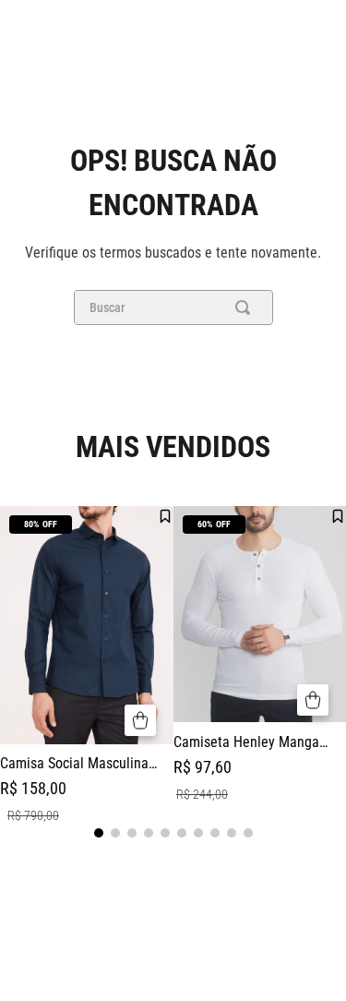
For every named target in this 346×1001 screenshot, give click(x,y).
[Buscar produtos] (246, 307)
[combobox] (173, 307)
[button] (140, 720)
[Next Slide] (336, 668)
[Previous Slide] (9, 668)
